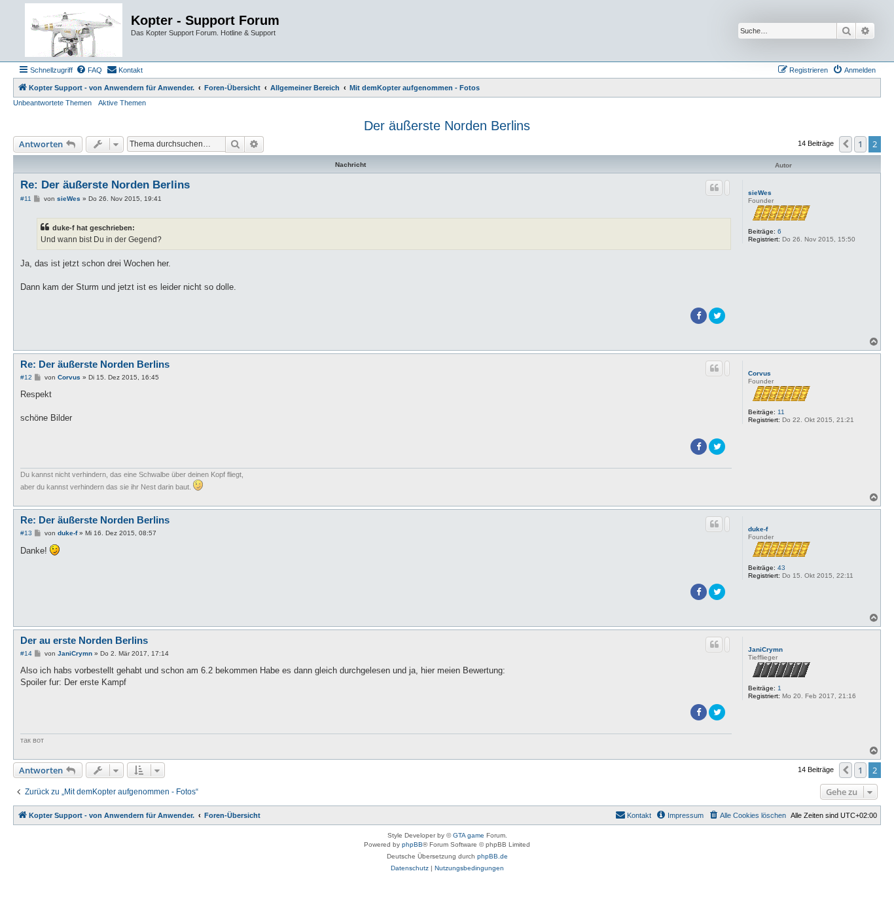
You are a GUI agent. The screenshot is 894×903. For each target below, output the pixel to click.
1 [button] (860, 144)
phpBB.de (492, 856)
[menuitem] (89, 70)
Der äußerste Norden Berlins (447, 125)
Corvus (759, 373)
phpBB (412, 844)
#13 (26, 533)
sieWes (760, 192)
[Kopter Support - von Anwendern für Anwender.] (73, 30)
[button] (845, 144)
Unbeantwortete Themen (52, 103)
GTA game (468, 835)
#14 (26, 653)
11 (781, 412)
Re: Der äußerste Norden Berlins (105, 185)
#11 (25, 198)
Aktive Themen (122, 103)
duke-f (758, 529)
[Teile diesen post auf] (727, 188)
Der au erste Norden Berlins (84, 640)
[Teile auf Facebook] (698, 316)
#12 (26, 377)
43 (781, 567)
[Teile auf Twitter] (717, 316)
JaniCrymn (765, 649)
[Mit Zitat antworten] (714, 188)
